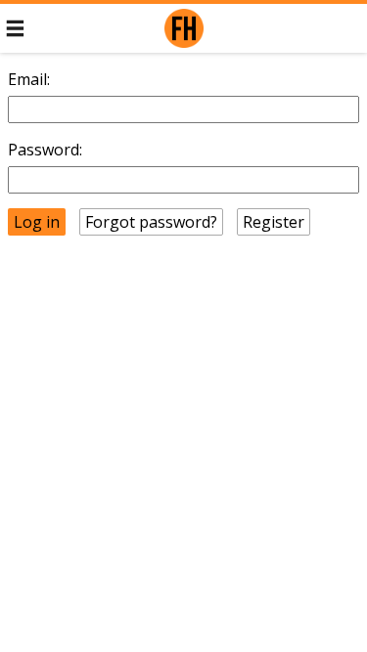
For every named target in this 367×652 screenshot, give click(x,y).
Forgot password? (151, 222)
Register (273, 222)
